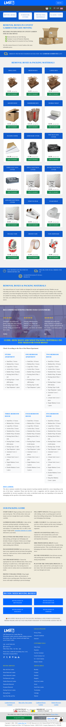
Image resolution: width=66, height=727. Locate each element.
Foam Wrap (53, 201)
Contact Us (6, 646)
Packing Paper (12, 136)
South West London (39, 687)
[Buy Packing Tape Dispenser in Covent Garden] (53, 246)
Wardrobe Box (33, 103)
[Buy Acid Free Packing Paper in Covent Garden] (12, 148)
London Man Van (22, 723)
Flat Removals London (8, 678)
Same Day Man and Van (9, 696)
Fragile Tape (12, 234)
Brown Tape (32, 234)
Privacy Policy (37, 632)
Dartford (36, 675)
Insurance (36, 638)
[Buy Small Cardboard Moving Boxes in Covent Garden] (12, 82)
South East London (38, 681)
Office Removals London (9, 675)
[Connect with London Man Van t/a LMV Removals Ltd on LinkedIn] (15, 657)
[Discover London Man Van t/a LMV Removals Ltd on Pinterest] (13, 657)
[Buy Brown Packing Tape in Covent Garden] (33, 246)
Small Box (12, 70)
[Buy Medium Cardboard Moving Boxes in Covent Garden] (33, 82)
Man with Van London (8, 669)
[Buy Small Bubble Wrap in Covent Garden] (53, 115)
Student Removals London (9, 681)
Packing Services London (9, 690)
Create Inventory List (39, 656)
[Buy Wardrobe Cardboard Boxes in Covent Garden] (33, 115)
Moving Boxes (6, 693)
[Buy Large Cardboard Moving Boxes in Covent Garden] (53, 82)
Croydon (36, 672)
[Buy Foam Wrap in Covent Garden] (53, 213)
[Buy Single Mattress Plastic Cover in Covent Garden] (33, 180)
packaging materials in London (23, 530)
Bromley (36, 669)
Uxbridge (36, 693)
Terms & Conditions (39, 635)
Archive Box (12, 103)
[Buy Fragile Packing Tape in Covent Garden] (12, 246)
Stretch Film (33, 201)
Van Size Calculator (39, 653)
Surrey (35, 684)
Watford (36, 696)
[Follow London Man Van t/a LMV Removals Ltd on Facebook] (4, 657)
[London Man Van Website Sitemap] (18, 657)
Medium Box (33, 70)
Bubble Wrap (54, 103)
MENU (59, 3)
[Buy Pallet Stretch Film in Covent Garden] (33, 213)
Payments (36, 650)
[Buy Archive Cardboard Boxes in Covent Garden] (12, 115)
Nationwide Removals (8, 684)
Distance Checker (38, 661)
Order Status (37, 647)
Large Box (54, 70)
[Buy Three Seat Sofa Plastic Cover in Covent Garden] (12, 180)
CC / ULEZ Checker (39, 658)
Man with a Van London (25, 702)
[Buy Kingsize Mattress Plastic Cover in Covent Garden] (12, 213)
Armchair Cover (33, 136)
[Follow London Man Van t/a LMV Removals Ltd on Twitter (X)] (7, 657)
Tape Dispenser (53, 234)
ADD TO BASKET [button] (12, 94)
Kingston (36, 678)
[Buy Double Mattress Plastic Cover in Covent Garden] (53, 180)
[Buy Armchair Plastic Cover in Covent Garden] (33, 148)
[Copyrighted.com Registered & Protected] (21, 711)
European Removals (8, 687)
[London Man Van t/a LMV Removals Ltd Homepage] (9, 3)
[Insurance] (41, 711)
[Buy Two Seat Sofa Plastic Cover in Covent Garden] (53, 148)
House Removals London (9, 672)
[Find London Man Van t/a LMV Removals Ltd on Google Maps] (10, 657)
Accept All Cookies (19, 718)
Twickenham (37, 690)
